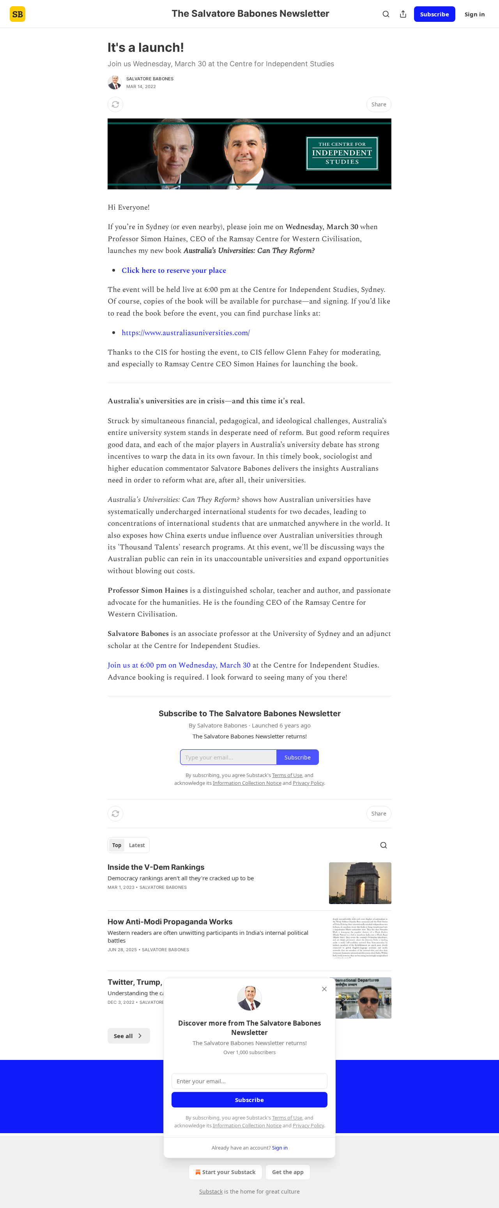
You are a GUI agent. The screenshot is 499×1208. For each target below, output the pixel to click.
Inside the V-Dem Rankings (156, 867)
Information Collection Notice (247, 1125)
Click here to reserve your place (174, 270)
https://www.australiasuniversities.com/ (186, 333)
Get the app (288, 1172)
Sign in (475, 14)
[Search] (386, 14)
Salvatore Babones (149, 78)
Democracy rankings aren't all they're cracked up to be (181, 878)
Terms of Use (287, 1117)
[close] (324, 989)
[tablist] (129, 845)
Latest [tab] (137, 845)
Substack (211, 1191)
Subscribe (434, 14)
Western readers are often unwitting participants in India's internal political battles (208, 936)
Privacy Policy (308, 1125)
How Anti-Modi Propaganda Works (170, 921)
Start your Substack (229, 1172)
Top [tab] (116, 845)
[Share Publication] (403, 14)
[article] (249, 883)
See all (123, 1036)
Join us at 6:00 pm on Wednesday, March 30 (179, 665)
